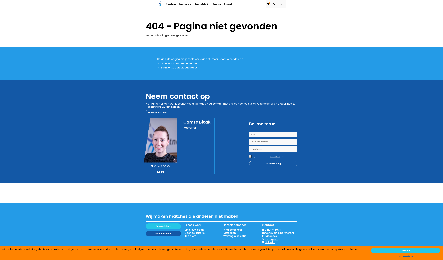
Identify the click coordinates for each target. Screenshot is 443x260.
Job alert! (190, 236)
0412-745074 (273, 229)
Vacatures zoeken (163, 233)
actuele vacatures (186, 67)
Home (149, 35)
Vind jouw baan (194, 229)
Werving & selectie (234, 236)
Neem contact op (158, 112)
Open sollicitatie (163, 226)
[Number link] (275, 4)
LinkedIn (270, 242)
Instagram (271, 239)
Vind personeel (232, 229)
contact (218, 103)
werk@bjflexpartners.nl (279, 233)
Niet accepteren (406, 256)
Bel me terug (274, 163)
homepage (193, 63)
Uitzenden (229, 233)
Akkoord (406, 250)
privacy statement (347, 249)
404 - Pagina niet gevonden (172, 35)
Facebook (271, 236)
